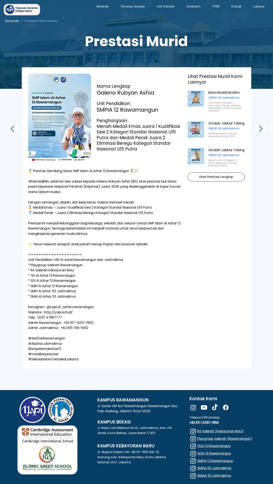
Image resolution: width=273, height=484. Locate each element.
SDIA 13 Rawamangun (214, 453)
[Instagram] (193, 407)
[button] (132, 6)
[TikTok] (215, 407)
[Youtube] (204, 407)
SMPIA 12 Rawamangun (215, 461)
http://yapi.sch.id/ (58, 312)
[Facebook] (225, 407)
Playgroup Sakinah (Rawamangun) (224, 438)
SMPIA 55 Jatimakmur (214, 468)
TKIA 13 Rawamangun (214, 446)
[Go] (12, 128)
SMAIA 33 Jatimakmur (214, 475)
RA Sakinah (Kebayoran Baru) (220, 431)
